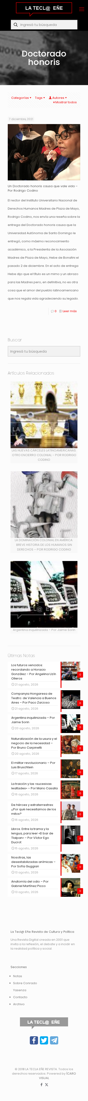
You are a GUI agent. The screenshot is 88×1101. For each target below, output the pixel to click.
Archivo (19, 1004)
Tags (38, 98)
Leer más (70, 311)
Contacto (20, 997)
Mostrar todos (66, 102)
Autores (58, 98)
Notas (17, 976)
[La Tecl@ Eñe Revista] (44, 9)
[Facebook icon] (41, 1084)
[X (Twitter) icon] (46, 1084)
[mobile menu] (82, 9)
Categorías (20, 98)
